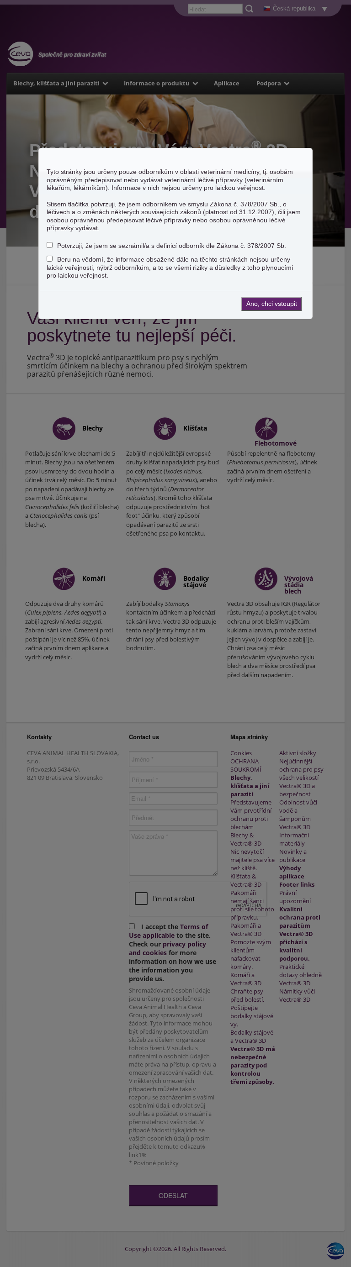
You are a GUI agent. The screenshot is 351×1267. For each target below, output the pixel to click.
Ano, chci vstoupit (271, 303)
